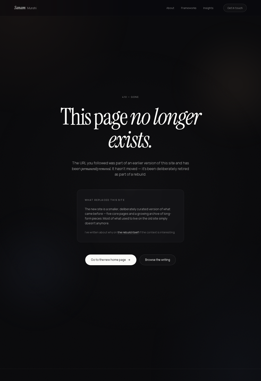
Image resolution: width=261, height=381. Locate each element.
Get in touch (235, 8)
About (170, 8)
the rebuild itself (128, 232)
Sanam (25, 8)
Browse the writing (157, 260)
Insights (208, 8)
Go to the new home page (110, 260)
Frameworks (188, 8)
